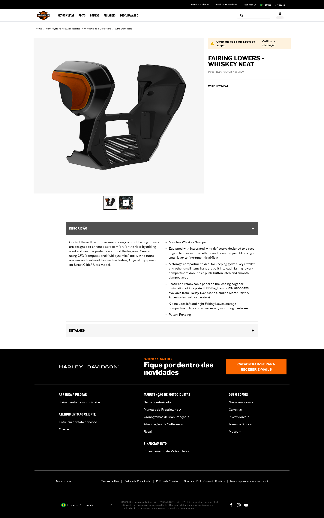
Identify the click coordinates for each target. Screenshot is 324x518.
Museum (235, 431)
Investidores (237, 417)
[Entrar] (280, 15)
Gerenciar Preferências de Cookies (204, 481)
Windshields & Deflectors (97, 28)
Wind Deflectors (123, 28)
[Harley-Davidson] (98, 366)
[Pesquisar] (253, 15)
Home (38, 28)
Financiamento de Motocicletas (166, 451)
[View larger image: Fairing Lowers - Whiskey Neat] (119, 115)
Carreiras (235, 409)
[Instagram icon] (238, 505)
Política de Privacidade (137, 481)
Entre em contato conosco (78, 422)
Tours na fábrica (240, 424)
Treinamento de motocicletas (79, 402)
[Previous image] (41, 116)
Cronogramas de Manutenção (165, 417)
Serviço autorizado (157, 402)
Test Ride (249, 4)
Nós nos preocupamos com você (249, 481)
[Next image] (197, 116)
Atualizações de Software (162, 424)
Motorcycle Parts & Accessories (63, 28)
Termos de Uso (110, 481)
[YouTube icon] (246, 505)
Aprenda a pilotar (199, 4)
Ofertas (64, 429)
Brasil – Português (275, 4)
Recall (148, 431)
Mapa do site (63, 481)
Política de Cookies (167, 481)
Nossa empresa (240, 402)
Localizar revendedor (226, 4)
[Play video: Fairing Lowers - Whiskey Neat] (126, 202)
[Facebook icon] (231, 505)
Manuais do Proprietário (161, 409)
